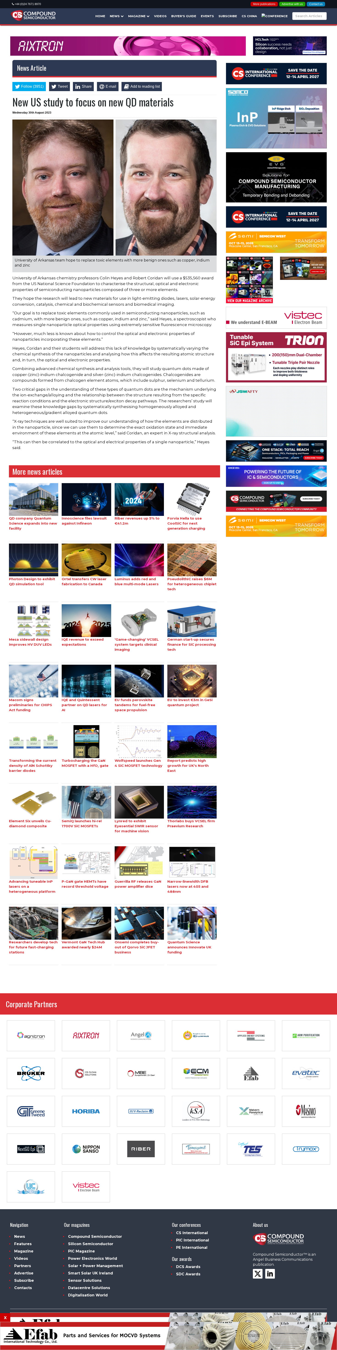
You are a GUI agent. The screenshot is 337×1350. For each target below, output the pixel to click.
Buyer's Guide (183, 16)
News (115, 16)
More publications (264, 4)
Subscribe (227, 16)
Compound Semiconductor (95, 1236)
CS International (192, 1233)
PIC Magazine (81, 1251)
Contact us (316, 4)
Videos (160, 16)
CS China (249, 16)
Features (23, 1244)
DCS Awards (188, 1267)
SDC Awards (188, 1274)
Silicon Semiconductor (90, 1244)
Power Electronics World (92, 1258)
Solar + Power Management (95, 1266)
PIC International (192, 1240)
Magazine (137, 16)
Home (100, 16)
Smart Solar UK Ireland (90, 1273)
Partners (22, 1266)
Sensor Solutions (85, 1280)
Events (207, 16)
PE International (191, 1247)
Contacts (23, 1288)
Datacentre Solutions (89, 1288)
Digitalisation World (88, 1295)
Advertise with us (292, 4)
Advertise (23, 1273)
